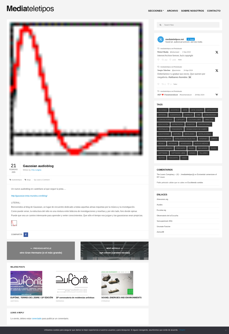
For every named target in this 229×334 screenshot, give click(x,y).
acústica (175, 110)
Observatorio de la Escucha (167, 216)
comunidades (210, 115)
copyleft (180, 120)
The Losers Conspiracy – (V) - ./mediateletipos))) (175, 174)
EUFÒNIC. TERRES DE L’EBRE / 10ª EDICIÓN (31, 297)
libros (214, 139)
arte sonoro (197, 110)
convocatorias (165, 120)
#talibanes (173, 77)
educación (163, 124)
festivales (163, 129)
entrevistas (177, 124)
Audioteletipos (17, 180)
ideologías (189, 134)
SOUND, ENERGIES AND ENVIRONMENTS (121, 297)
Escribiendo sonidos (195, 183)
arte (185, 110)
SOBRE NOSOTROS (192, 10)
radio (191, 148)
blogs (29, 180)
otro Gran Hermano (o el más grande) (41, 252)
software (162, 153)
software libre (178, 153)
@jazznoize (176, 70)
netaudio (173, 143)
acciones (162, 110)
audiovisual (175, 115)
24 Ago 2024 (188, 70)
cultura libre (195, 120)
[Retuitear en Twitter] (158, 48)
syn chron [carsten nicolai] (114, 252)
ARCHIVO (172, 10)
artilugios (211, 110)
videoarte (173, 158)
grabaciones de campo (196, 129)
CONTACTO (214, 10)
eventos (191, 124)
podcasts (180, 148)
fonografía (177, 129)
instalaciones (204, 134)
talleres (203, 153)
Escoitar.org (161, 210)
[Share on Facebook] (26, 234)
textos (161, 158)
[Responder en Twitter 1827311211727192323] (159, 84)
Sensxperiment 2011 (164, 221)
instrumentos (164, 139)
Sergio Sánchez (163, 70)
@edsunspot (174, 52)
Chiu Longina (36, 170)
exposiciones (204, 124)
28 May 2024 (199, 95)
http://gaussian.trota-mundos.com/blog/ (29, 196)
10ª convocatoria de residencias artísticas (75, 297)
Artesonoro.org (162, 199)
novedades (186, 143)
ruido (213, 148)
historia (177, 134)
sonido (192, 153)
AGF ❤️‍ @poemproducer (167, 95)
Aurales (160, 205)
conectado (36, 318)
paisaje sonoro (165, 148)
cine (198, 115)
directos (209, 120)
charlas (188, 115)
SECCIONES (155, 10)
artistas (162, 115)
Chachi (182, 330)
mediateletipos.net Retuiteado (171, 49)
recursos (202, 148)
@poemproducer (186, 95)
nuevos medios (201, 143)
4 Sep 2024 (186, 52)
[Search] (160, 25)
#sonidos (183, 77)
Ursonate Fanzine (163, 226)
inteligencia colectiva (185, 139)
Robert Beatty (162, 52)
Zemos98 (160, 232)
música (161, 143)
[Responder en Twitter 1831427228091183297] (159, 59)
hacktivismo (163, 134)
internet (203, 139)
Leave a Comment (43, 180)
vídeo (184, 158)
